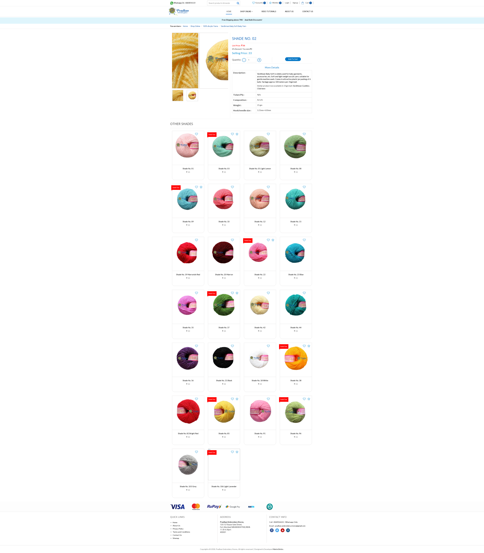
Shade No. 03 (224, 168)
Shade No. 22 (259, 274)
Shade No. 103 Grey (188, 486)
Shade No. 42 (259, 327)
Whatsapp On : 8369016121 (185, 3)
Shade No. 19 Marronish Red (188, 274)
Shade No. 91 (259, 433)
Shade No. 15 (295, 221)
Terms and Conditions (181, 532)
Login (287, 3)
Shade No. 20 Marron (224, 274)
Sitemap (176, 538)
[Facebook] (272, 530)
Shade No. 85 (224, 433)
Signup (295, 3)
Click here (261, 88)
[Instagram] (288, 530)
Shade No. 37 (224, 327)
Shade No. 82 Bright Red (188, 433)
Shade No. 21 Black (224, 380)
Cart (308, 3)
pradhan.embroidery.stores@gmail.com (290, 526)
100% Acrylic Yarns (210, 26)
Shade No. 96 (295, 433)
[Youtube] (282, 530)
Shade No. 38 (295, 380)
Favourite (260, 3)
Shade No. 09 (188, 221)
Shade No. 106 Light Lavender (224, 486)
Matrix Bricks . (278, 549)
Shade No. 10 (224, 221)
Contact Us (307, 11)
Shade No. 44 (295, 327)
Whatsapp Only (291, 522)
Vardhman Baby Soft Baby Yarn (233, 26)
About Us (289, 11)
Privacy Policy (178, 529)
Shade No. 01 (188, 168)
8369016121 (279, 522)
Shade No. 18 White (260, 380)
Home (228, 11)
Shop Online (245, 11)
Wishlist (276, 3)
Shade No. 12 (259, 221)
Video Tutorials (268, 11)
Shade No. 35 (188, 327)
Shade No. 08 (295, 168)
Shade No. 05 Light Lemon (260, 168)
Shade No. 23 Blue (296, 274)
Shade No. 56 (188, 380)
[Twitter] (277, 530)
